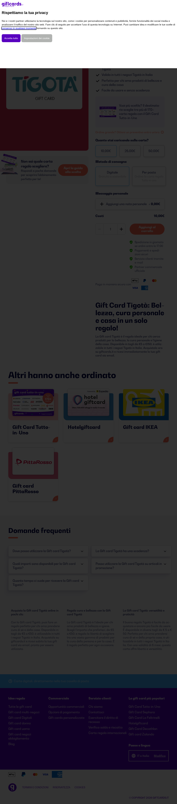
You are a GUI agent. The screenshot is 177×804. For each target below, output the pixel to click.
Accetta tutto (11, 38)
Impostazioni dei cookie (37, 38)
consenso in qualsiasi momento (19, 28)
